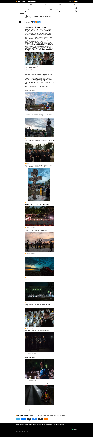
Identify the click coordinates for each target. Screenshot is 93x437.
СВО (34, 415)
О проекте (17, 424)
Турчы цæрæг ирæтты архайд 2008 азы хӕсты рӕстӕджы (32, 9)
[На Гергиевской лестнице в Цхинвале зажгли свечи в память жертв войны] (39, 58)
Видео (55, 415)
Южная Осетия (43, 415)
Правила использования (24, 424)
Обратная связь (36, 425)
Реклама (34, 424)
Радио (31, 415)
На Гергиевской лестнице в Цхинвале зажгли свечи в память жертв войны (39, 66)
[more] (52, 69)
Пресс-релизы (39, 424)
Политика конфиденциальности (47, 424)
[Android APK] (74, 429)
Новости (17, 8)
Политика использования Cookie (59, 424)
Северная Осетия (50, 415)
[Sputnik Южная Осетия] (21, 2)
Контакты (30, 424)
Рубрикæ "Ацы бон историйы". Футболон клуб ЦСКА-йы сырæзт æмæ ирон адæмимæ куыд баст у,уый (55, 10)
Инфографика (62, 415)
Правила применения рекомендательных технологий (24, 425)
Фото (58, 415)
